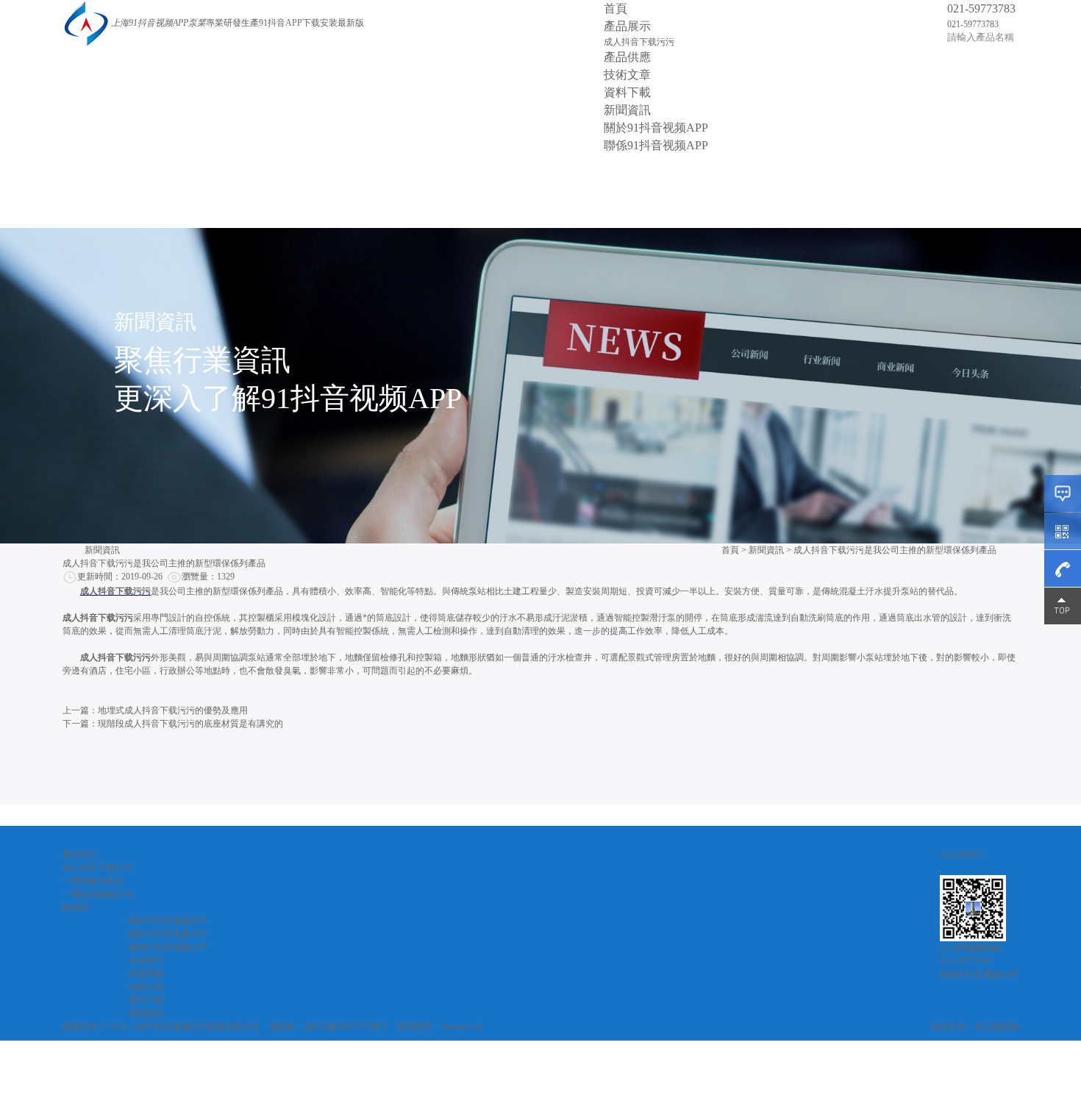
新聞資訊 (627, 110)
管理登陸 (414, 1026)
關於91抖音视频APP (656, 127)
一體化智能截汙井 (98, 894)
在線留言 (146, 960)
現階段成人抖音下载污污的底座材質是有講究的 (190, 723)
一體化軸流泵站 (93, 881)
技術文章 (627, 74)
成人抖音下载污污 (639, 42)
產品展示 (627, 26)
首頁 (615, 8)
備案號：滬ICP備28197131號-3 (328, 1026)
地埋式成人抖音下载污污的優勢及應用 (173, 710)
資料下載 (627, 92)
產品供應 (627, 57)
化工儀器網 (996, 1026)
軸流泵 (76, 907)
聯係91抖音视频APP (656, 145)
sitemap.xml (461, 1026)
